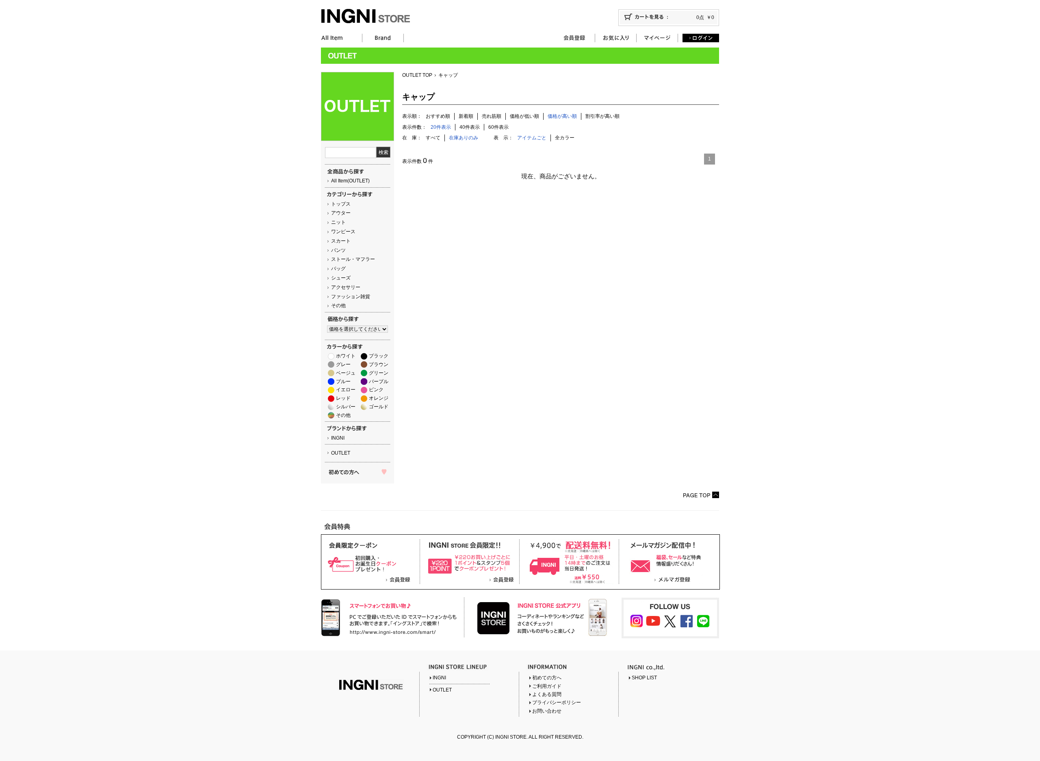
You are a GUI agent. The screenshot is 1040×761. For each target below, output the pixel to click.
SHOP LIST (644, 678)
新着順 (466, 116)
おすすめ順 (438, 116)
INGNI (337, 438)
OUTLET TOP (417, 75)
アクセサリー (345, 287)
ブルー (343, 381)
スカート (341, 241)
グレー (343, 364)
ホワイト (345, 356)
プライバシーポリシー (556, 702)
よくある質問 (546, 694)
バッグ (338, 268)
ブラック (378, 356)
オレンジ (378, 398)
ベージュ (345, 373)
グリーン (378, 373)
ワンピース (343, 231)
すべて (433, 138)
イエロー (345, 389)
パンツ (338, 250)
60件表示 (498, 127)
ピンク (376, 389)
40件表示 (469, 127)
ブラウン (378, 364)
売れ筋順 (491, 116)
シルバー (345, 407)
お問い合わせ (546, 711)
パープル (378, 381)
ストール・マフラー (353, 259)
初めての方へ (546, 678)
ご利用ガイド (546, 686)
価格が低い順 (524, 116)
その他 (338, 305)
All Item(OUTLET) (350, 181)
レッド (343, 398)
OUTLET (340, 453)
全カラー (564, 138)
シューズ (341, 278)
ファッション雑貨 (350, 296)
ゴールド (378, 407)
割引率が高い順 (602, 116)
